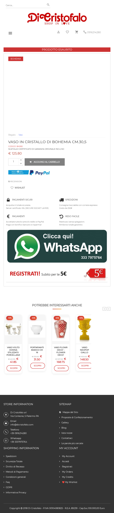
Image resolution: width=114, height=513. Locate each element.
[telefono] (85, 32)
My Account (68, 456)
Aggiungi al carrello (47, 162)
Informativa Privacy (16, 492)
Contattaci (66, 438)
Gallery (65, 422)
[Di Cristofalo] (57, 14)
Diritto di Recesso (15, 466)
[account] (58, 32)
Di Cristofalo (34, 508)
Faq (8, 482)
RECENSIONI (16, 181)
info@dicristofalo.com (21, 424)
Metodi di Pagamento (17, 471)
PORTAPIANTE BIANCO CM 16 (37, 350)
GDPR (9, 487)
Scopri (14, 368)
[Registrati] (57, 274)
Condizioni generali (16, 477)
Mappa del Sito (70, 412)
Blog (63, 427)
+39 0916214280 (18, 433)
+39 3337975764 (18, 442)
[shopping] (76, 32)
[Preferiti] (67, 32)
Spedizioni (11, 456)
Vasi (21, 135)
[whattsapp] (57, 246)
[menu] (10, 33)
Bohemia (16, 58)
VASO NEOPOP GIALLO (84, 350)
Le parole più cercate (72, 443)
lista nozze (66, 433)
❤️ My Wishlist (69, 482)
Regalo (12, 135)
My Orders (67, 471)
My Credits (67, 477)
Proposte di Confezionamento (77, 417)
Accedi (65, 461)
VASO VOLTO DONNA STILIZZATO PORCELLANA (13, 351)
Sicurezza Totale (14, 461)
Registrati (66, 466)
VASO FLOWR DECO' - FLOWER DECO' (60, 351)
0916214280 (94, 32)
